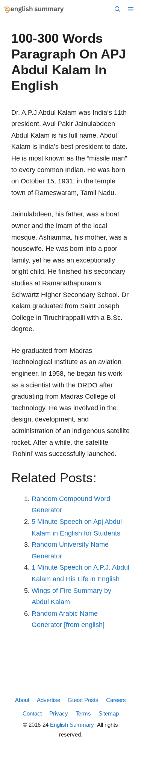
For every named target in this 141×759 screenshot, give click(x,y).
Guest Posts (83, 700)
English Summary (72, 725)
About (22, 700)
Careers (116, 700)
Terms (83, 713)
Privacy (58, 713)
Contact (32, 713)
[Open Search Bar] (117, 9)
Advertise (48, 700)
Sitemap (109, 713)
